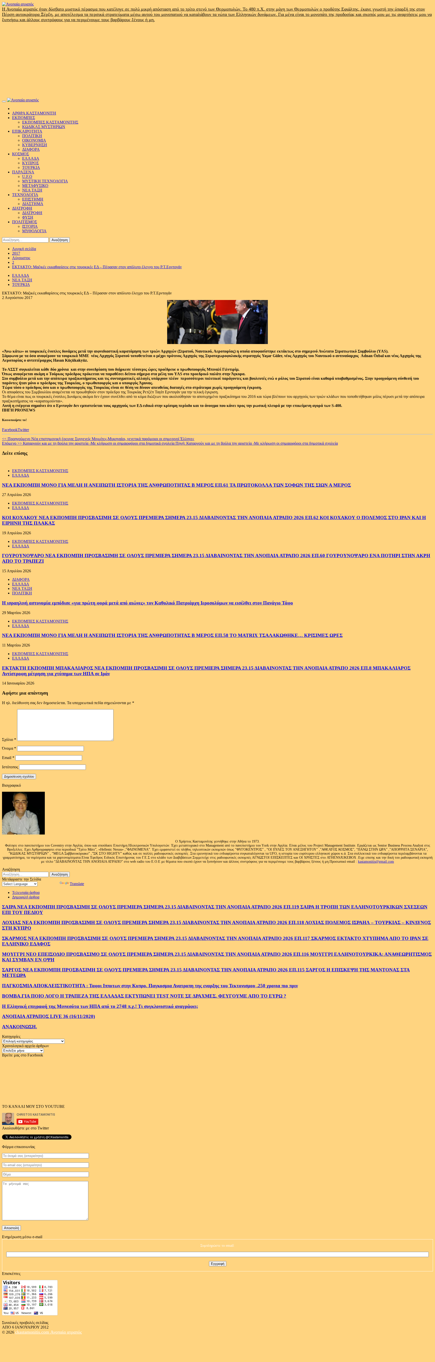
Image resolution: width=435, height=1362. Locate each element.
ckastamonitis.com (32, 1332)
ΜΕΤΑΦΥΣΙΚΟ (35, 185)
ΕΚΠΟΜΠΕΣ (23, 118)
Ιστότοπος (10, 767)
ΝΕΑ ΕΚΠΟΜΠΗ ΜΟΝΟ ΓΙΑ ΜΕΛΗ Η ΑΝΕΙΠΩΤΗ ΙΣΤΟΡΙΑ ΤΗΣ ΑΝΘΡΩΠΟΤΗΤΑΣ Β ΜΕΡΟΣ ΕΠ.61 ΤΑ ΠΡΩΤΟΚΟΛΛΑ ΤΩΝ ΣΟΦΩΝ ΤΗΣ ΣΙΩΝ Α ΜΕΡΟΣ (176, 485)
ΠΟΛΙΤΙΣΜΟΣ (24, 222)
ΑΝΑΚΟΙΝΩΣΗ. (19, 1026)
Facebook (10, 430)
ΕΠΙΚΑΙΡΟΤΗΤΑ (27, 131)
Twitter (23, 430)
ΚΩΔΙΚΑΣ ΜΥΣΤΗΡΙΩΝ (43, 127)
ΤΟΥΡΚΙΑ (31, 167)
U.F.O (27, 176)
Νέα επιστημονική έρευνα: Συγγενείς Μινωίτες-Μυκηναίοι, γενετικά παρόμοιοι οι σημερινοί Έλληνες (98, 439)
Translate (77, 884)
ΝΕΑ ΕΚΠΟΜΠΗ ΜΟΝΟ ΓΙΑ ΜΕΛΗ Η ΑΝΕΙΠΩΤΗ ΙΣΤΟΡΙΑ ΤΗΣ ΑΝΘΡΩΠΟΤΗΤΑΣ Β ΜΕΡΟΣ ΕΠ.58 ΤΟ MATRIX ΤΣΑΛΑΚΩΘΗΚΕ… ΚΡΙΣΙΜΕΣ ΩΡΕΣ (172, 635)
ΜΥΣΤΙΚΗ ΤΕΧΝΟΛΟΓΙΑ (45, 181)
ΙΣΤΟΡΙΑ (30, 226)
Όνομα (9, 748)
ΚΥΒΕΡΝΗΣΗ (34, 145)
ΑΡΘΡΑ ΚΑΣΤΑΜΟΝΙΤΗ (34, 113)
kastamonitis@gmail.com (376, 861)
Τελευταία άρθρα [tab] (26, 892)
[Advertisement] (217, 60)
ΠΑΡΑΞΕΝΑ (23, 172)
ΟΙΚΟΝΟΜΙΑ (34, 140)
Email (8, 757)
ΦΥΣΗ (27, 217)
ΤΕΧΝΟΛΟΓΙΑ (25, 195)
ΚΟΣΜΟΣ (20, 154)
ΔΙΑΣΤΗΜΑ (32, 204)
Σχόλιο (9, 739)
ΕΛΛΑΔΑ (30, 158)
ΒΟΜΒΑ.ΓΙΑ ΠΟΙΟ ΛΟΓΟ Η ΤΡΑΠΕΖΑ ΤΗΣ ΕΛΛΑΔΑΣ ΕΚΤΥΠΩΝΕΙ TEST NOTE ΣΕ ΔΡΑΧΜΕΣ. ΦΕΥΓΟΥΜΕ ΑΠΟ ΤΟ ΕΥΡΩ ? (144, 996)
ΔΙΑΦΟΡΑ (31, 149)
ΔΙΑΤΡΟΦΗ (22, 208)
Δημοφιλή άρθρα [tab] (25, 897)
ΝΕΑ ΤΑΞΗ (32, 190)
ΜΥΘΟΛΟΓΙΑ (34, 231)
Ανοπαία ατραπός (66, 1332)
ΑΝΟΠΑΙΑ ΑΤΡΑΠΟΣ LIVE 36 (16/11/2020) (48, 1016)
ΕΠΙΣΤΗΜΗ (32, 199)
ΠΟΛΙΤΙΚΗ (32, 136)
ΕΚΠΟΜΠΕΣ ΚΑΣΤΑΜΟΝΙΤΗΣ (50, 122)
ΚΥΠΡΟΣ (30, 163)
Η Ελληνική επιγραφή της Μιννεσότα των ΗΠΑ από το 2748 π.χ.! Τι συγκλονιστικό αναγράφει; (100, 1006)
